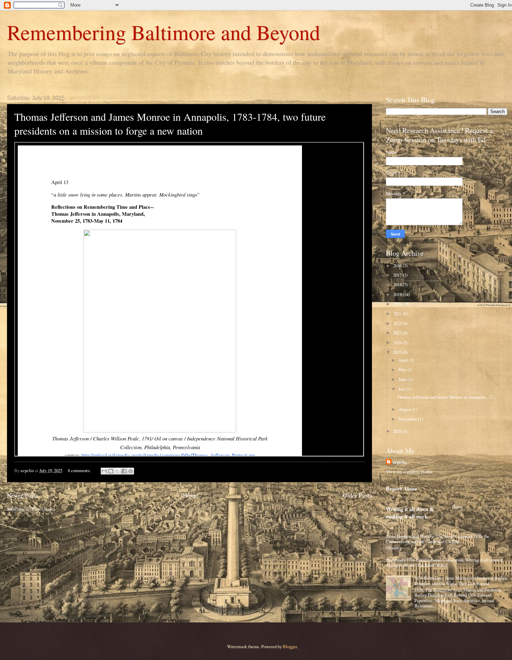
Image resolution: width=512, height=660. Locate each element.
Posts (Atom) (43, 509)
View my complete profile (409, 471)
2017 (398, 275)
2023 (398, 332)
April (403, 360)
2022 (398, 323)
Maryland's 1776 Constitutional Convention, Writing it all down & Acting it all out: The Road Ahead (445, 562)
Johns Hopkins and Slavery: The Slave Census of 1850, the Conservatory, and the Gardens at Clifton (437, 538)
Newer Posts (22, 495)
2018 (398, 284)
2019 (398, 294)
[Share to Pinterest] (130, 471)
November (408, 419)
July (402, 389)
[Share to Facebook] (124, 471)
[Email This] (104, 471)
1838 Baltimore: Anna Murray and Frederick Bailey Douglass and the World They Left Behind (460, 580)
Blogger (290, 646)
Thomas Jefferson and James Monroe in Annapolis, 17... (446, 397)
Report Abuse (401, 488)
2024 (398, 342)
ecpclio (399, 462)
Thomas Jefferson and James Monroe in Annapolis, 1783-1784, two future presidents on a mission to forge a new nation (170, 123)
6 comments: (80, 470)
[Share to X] (117, 471)
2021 (398, 313)
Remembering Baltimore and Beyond (163, 32)
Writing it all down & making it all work (410, 512)
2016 (398, 265)
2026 (398, 431)
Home (190, 495)
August (405, 409)
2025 (398, 352)
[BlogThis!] (110, 471)
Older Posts (357, 495)
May (403, 369)
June (403, 379)
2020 (398, 304)
